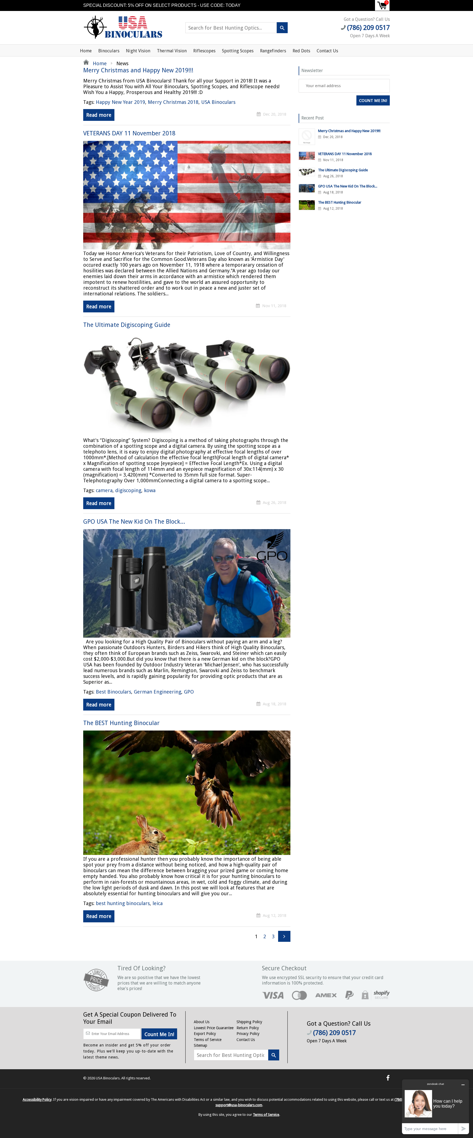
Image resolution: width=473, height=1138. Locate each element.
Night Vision (138, 50)
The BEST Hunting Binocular (121, 723)
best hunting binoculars (123, 903)
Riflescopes (204, 50)
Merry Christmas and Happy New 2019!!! (138, 70)
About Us (201, 1022)
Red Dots (301, 50)
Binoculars (108, 50)
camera (104, 490)
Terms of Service (207, 1039)
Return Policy (247, 1028)
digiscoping (128, 490)
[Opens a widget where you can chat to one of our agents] (435, 1106)
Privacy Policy (247, 1033)
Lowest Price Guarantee (213, 1028)
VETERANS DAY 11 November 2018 (129, 133)
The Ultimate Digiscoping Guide (126, 324)
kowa (149, 490)
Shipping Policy (249, 1022)
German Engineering (157, 692)
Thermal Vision (172, 50)
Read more (98, 115)
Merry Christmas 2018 (173, 102)
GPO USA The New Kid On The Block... (134, 521)
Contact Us (327, 50)
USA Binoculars (218, 102)
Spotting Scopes (237, 50)
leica (157, 903)
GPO (189, 692)
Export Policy (205, 1033)
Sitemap (200, 1045)
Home (86, 50)
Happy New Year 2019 (120, 102)
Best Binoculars (113, 692)
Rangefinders (273, 50)
